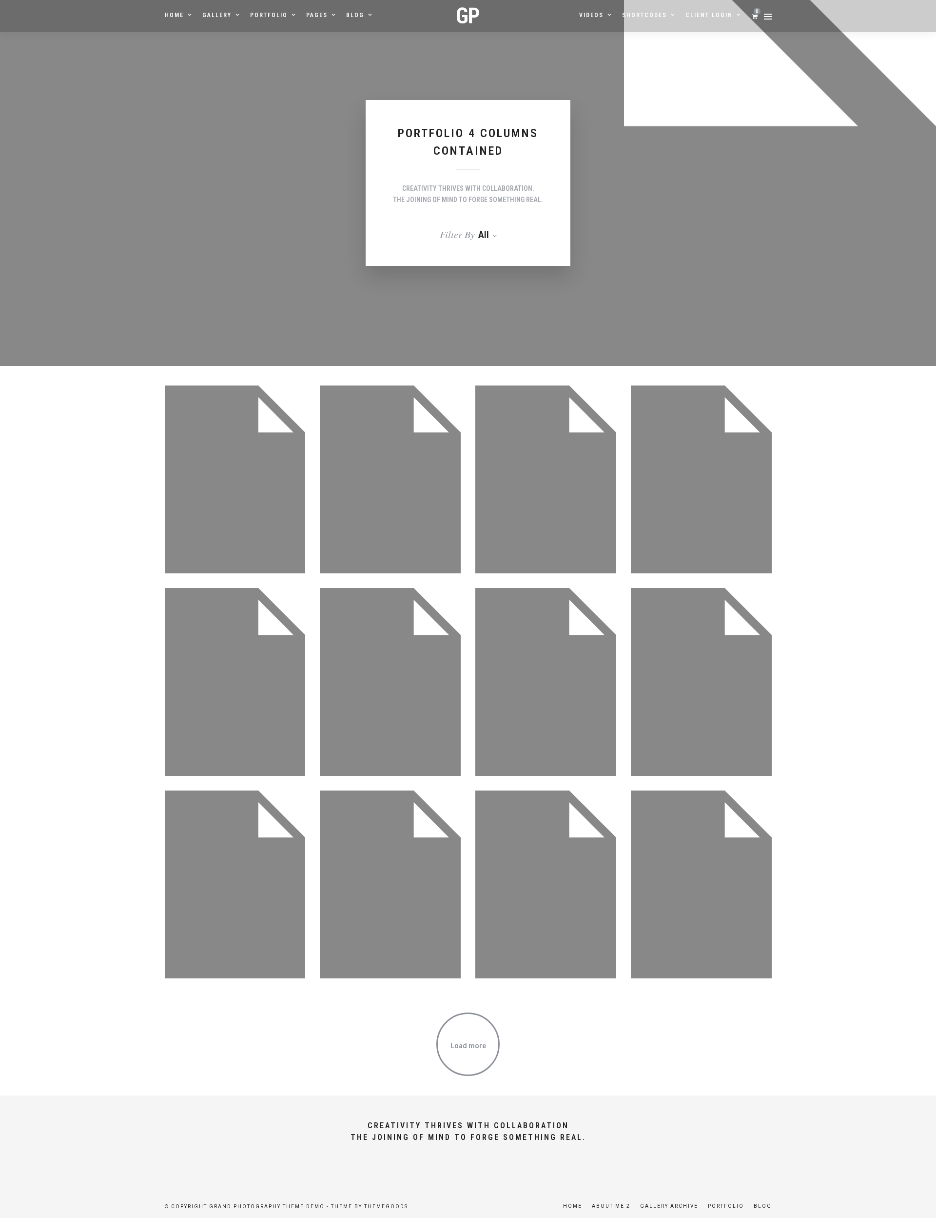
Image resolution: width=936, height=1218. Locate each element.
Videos (591, 15)
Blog (355, 15)
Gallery (217, 15)
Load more (468, 1046)
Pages (317, 15)
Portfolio (269, 15)
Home (174, 15)
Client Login (709, 15)
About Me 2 (611, 1206)
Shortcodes (644, 15)
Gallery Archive (669, 1206)
